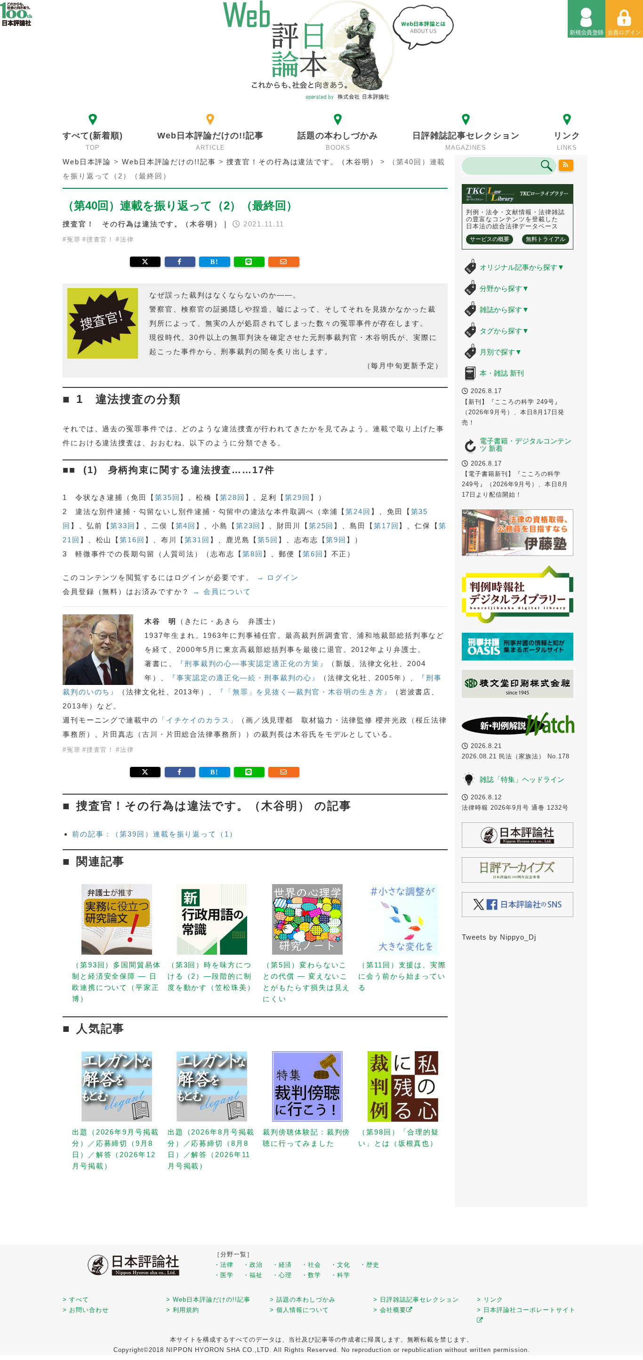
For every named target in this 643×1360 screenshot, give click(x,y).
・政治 (253, 1264)
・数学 (311, 1275)
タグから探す (504, 331)
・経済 (282, 1264)
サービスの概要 (489, 239)
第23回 (248, 526)
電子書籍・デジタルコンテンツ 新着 (525, 445)
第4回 (186, 526)
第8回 (252, 554)
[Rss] (566, 165)
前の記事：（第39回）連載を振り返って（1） (154, 834)
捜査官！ (101, 239)
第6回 (313, 554)
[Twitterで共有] (145, 262)
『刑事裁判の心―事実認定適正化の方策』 (252, 664)
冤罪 (74, 239)
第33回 (123, 526)
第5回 (267, 540)
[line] (249, 262)
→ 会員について (222, 591)
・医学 (223, 1275)
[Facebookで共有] (180, 262)
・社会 (311, 1264)
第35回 (167, 497)
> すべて (76, 1299)
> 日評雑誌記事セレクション (416, 1299)
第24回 (358, 511)
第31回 (197, 540)
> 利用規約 (182, 1309)
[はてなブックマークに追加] (214, 262)
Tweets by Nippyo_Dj (499, 937)
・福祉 (253, 1275)
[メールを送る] (283, 262)
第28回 (232, 497)
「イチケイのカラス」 (198, 720)
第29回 (297, 497)
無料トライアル (545, 239)
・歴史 (369, 1264)
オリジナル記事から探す (522, 267)
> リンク (490, 1299)
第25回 (321, 526)
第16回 (132, 540)
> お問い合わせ (86, 1309)
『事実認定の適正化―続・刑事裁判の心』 (244, 678)
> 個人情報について (299, 1309)
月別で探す (501, 352)
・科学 (340, 1275)
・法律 (223, 1264)
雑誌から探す (504, 310)
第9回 (336, 540)
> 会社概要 (389, 1309)
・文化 (340, 1264)
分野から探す (504, 288)
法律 (127, 239)
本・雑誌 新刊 (502, 373)
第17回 (386, 526)
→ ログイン (278, 577)
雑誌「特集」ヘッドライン (522, 779)
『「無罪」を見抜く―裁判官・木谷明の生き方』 (304, 692)
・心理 (282, 1275)
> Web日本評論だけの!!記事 (208, 1299)
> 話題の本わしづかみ (303, 1299)
